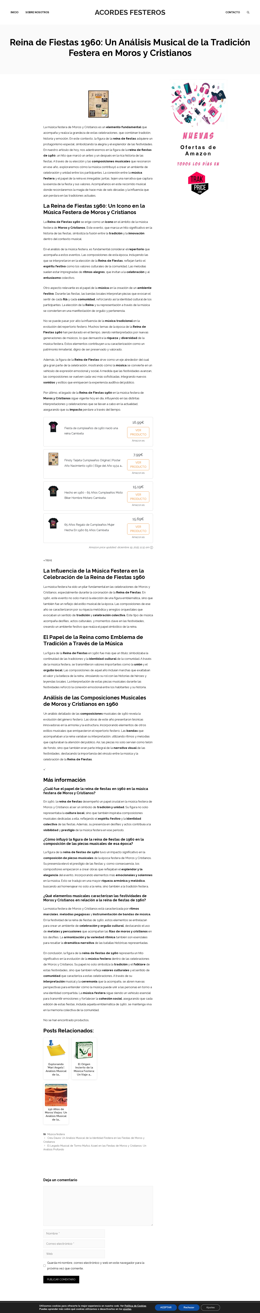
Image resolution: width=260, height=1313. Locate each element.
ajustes (127, 1309)
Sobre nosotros (37, 12)
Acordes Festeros (130, 12)
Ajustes (210, 1307)
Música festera (56, 1134)
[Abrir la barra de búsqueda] (248, 12)
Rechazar (189, 1307)
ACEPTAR (166, 1307)
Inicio (14, 12)
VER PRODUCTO (138, 432)
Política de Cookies (135, 1306)
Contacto (233, 12)
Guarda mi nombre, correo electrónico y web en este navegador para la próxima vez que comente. (95, 1265)
